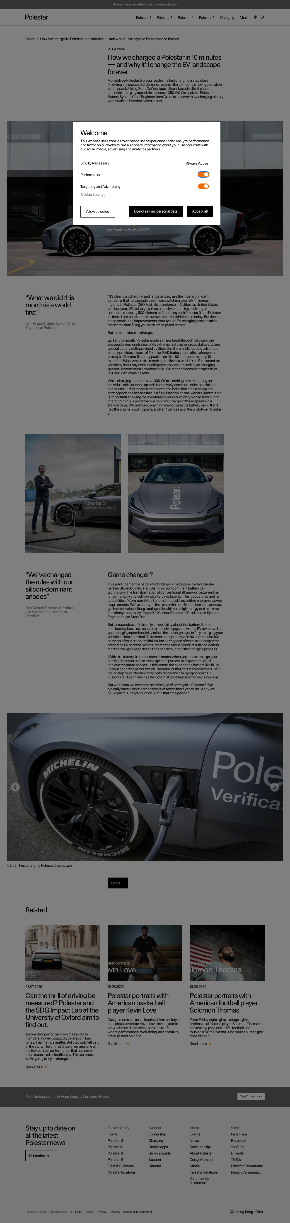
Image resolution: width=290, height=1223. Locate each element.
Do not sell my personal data (156, 211)
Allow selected (97, 211)
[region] (146, 173)
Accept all (200, 211)
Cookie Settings (93, 194)
